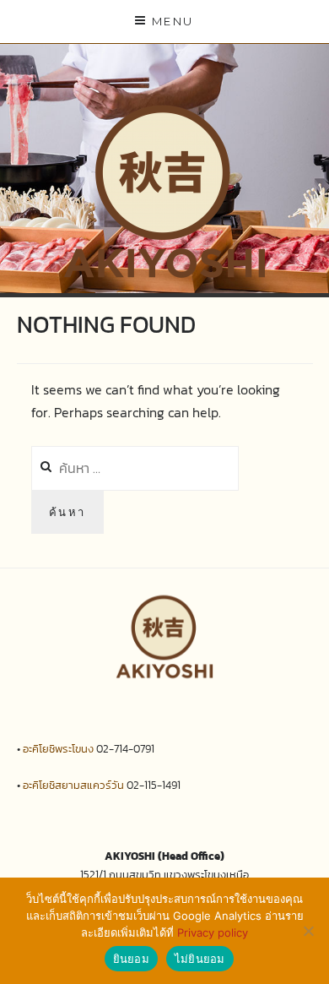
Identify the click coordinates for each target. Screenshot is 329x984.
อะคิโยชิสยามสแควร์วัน (73, 785)
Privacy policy (212, 932)
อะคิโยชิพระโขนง (58, 749)
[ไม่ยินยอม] (307, 930)
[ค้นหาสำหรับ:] (135, 468)
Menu (173, 21)
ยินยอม (131, 958)
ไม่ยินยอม (200, 958)
